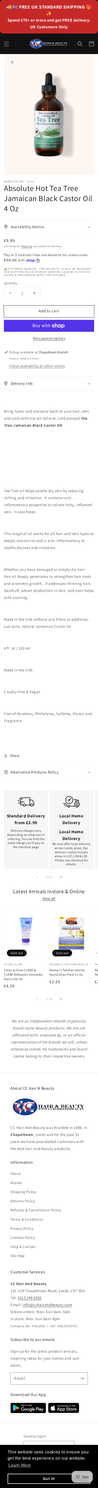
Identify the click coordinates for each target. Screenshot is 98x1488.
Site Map (17, 1255)
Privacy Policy (21, 1228)
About (15, 1173)
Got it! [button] (49, 1479)
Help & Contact (23, 1246)
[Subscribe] (82, 1378)
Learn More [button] (19, 1465)
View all (49, 898)
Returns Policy (22, 1201)
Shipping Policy (23, 1191)
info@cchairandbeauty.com (47, 1304)
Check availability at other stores (37, 365)
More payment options (49, 338)
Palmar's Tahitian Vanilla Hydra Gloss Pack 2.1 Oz (67, 972)
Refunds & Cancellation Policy (35, 1210)
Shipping (26, 246)
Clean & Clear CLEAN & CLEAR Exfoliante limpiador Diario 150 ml (23, 974)
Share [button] (15, 755)
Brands (16, 1182)
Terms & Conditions (26, 1219)
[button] (6, 44)
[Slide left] (37, 877)
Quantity (10, 283)
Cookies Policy (22, 1237)
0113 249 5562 (30, 1297)
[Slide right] (60, 877)
